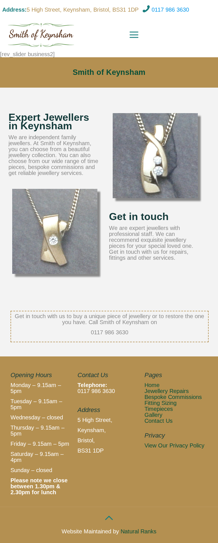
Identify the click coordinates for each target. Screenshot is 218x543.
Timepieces (158, 409)
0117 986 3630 (170, 10)
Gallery (153, 415)
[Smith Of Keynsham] (41, 34)
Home (152, 385)
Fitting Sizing (160, 403)
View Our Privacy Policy (174, 445)
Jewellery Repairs (166, 391)
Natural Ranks (137, 531)
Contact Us (158, 421)
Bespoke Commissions (173, 397)
